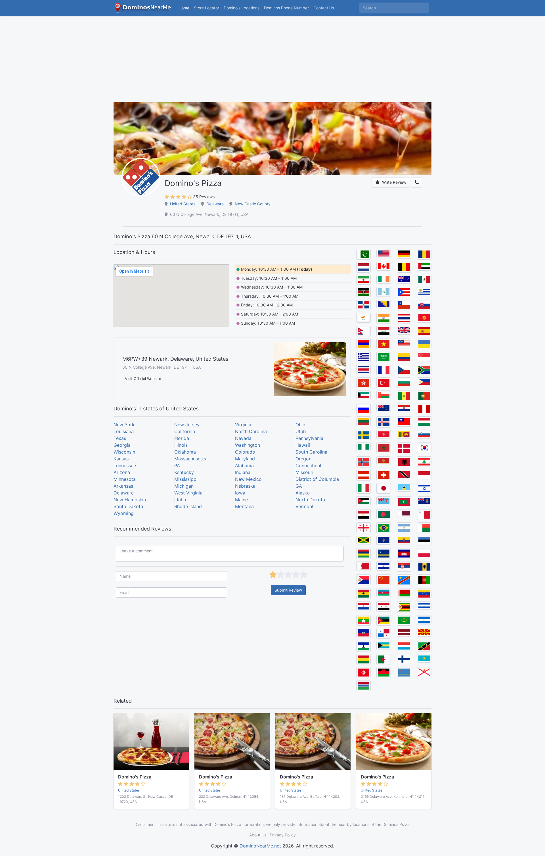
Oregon (303, 459)
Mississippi (186, 479)
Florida (181, 438)
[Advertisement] (272, 62)
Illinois (181, 445)
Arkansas (123, 486)
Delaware (215, 203)
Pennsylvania (309, 438)
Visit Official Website (143, 378)
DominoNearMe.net (260, 846)
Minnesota (125, 479)
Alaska (302, 493)
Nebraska (245, 486)
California (184, 431)
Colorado (245, 452)
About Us (257, 834)
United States (182, 203)
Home (184, 7)
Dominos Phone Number (286, 7)
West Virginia (188, 493)
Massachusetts (190, 459)
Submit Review (288, 590)
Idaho (180, 499)
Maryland (245, 459)
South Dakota (128, 506)
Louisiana (124, 431)
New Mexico (248, 479)
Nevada (243, 438)
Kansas (121, 459)
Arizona (122, 472)
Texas (120, 438)
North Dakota (310, 499)
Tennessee (125, 465)
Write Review (393, 182)
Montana (244, 506)
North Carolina (251, 431)
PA (177, 465)
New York (124, 424)
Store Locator (206, 7)
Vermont (304, 506)
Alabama (244, 465)
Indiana (242, 472)
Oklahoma (185, 452)
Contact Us (323, 7)
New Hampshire (131, 499)
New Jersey (187, 424)
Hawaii (302, 445)
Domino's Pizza (134, 777)
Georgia (122, 445)
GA (298, 486)
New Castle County (253, 203)
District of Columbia (317, 479)
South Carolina (311, 452)
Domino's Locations (243, 7)
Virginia (243, 424)
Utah (300, 431)
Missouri (304, 472)
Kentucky (184, 472)
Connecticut (308, 465)
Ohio (300, 424)
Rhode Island (188, 506)
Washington (247, 445)
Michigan (184, 486)
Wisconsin (124, 452)
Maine (241, 499)
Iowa (240, 493)
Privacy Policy (283, 834)
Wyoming (124, 513)
